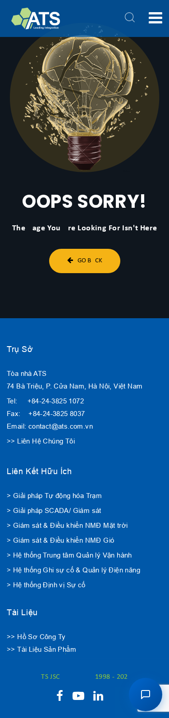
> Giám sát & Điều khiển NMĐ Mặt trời (67, 525)
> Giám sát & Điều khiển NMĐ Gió (60, 540)
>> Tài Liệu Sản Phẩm (41, 649)
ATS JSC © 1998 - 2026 (84, 677)
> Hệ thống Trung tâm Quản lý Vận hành (69, 555)
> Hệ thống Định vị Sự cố (46, 585)
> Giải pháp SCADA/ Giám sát (54, 510)
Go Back (90, 260)
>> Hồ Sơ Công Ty (36, 636)
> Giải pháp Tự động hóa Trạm (54, 495)
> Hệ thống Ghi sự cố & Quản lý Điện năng (73, 570)
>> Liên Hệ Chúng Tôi (41, 441)
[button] (145, 694)
